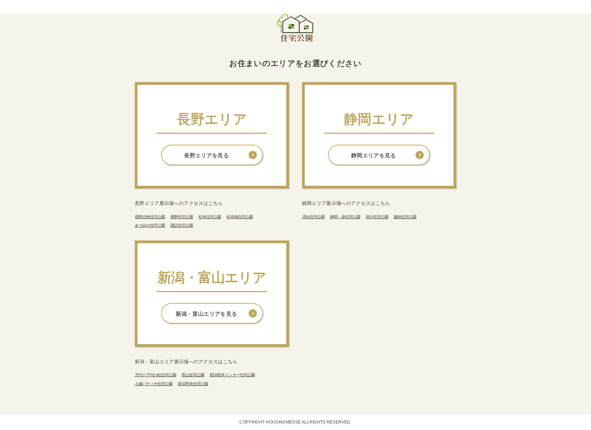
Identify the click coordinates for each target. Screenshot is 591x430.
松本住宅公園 (209, 216)
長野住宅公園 (181, 216)
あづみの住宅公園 (150, 225)
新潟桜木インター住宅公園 (232, 375)
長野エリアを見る (206, 155)
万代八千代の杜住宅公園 (155, 375)
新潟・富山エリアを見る (206, 314)
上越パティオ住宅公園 (153, 383)
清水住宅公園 (313, 216)
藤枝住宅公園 (405, 216)
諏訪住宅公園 (181, 225)
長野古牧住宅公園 (150, 216)
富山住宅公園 (193, 375)
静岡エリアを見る (373, 155)
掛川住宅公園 (377, 216)
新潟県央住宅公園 (193, 383)
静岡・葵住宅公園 (345, 216)
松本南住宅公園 (239, 216)
